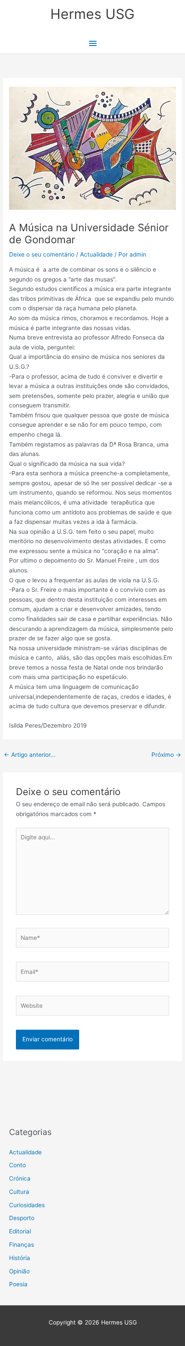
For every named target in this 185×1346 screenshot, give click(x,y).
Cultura (19, 1191)
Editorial (20, 1231)
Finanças (21, 1244)
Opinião (19, 1271)
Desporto (21, 1217)
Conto (17, 1165)
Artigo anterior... (30, 754)
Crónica (20, 1178)
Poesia (18, 1284)
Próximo (166, 754)
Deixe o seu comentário (41, 254)
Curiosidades (27, 1205)
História (19, 1257)
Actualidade (96, 254)
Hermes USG (92, 14)
